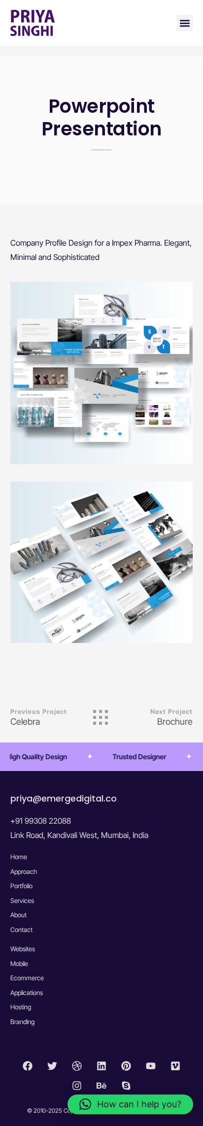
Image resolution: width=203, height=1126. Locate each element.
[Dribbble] (77, 1066)
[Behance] (101, 1085)
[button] (184, 23)
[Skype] (126, 1085)
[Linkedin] (101, 1066)
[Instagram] (77, 1085)
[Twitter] (52, 1066)
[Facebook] (27, 1066)
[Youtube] (151, 1066)
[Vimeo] (175, 1066)
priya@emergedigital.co (63, 798)
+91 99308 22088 (40, 821)
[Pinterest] (126, 1066)
